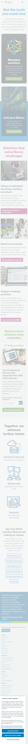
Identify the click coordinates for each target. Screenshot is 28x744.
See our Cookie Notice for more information (11, 726)
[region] (13, 720)
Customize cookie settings (13, 739)
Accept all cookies (13, 731)
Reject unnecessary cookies (13, 735)
